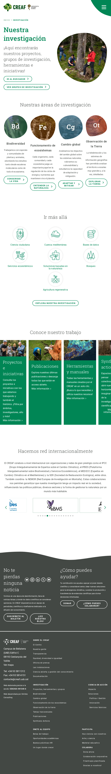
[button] (38, 515)
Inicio (7, 20)
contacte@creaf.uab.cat (16, 679)
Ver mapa (9, 665)
